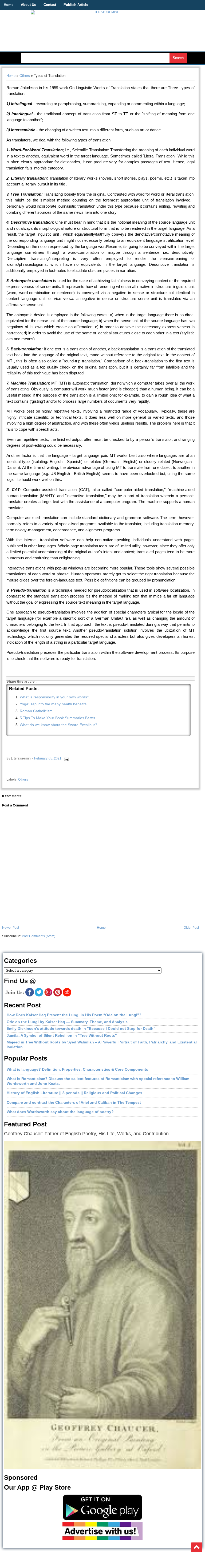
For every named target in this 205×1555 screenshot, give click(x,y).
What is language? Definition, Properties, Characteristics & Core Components (77, 1069)
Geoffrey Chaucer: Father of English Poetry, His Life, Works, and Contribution (86, 1133)
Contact (50, 5)
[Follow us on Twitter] (39, 995)
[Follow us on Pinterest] (57, 995)
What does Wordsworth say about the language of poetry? (60, 1112)
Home (8, 5)
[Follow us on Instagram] (48, 995)
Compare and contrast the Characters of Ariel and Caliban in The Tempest (74, 1102)
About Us (28, 5)
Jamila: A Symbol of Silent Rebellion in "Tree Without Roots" (62, 1035)
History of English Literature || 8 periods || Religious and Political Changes (74, 1093)
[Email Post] (66, 758)
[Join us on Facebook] (29, 995)
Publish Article (76, 5)
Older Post (191, 927)
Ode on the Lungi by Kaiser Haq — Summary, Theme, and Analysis (67, 1022)
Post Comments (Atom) (38, 936)
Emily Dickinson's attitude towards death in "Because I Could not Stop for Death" (81, 1028)
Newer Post (10, 927)
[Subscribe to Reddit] (67, 995)
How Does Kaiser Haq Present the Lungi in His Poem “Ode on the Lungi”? (74, 1015)
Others (24, 76)
